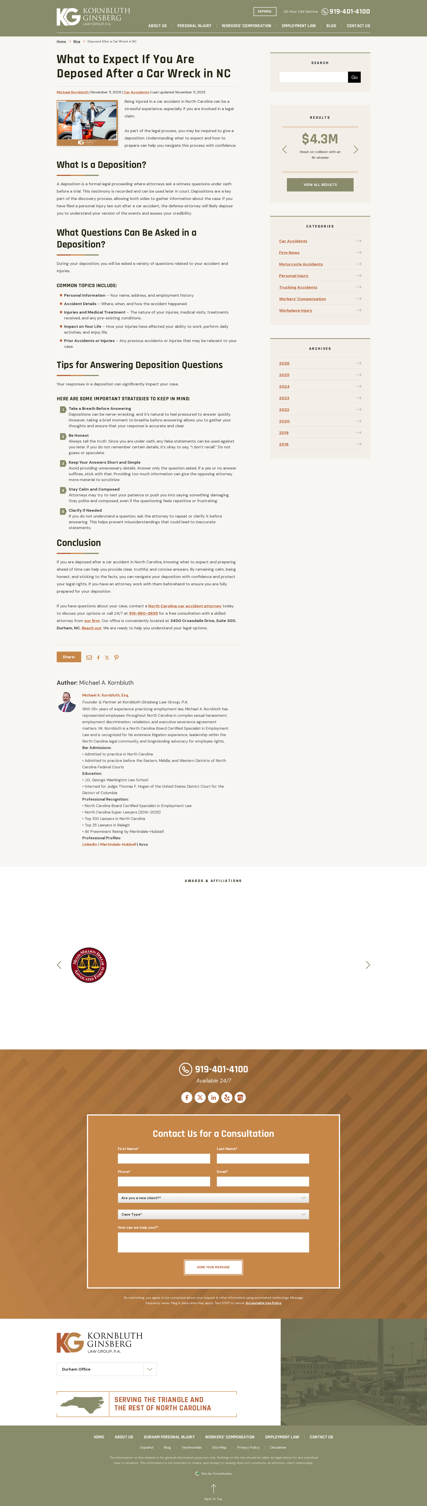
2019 (283, 432)
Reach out (91, 628)
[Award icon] (89, 949)
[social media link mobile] (186, 1097)
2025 (284, 375)
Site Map (219, 1447)
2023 (284, 398)
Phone (124, 1171)
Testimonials (191, 1447)
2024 (284, 386)
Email (222, 1171)
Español (146, 1447)
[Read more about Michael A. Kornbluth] (67, 694)
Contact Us (358, 26)
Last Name (227, 1148)
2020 (284, 421)
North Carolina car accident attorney (185, 606)
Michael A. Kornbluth (106, 683)
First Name (128, 1148)
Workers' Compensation (302, 299)
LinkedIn (89, 844)
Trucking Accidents (298, 287)
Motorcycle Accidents (301, 264)
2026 (284, 363)
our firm (92, 620)
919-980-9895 (143, 613)
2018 (284, 444)
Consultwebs (222, 1474)
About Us (157, 26)
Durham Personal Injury (169, 1437)
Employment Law (299, 26)
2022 (284, 409)
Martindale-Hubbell (118, 844)
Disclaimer (278, 1447)
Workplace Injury (295, 310)
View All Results (320, 184)
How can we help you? (138, 1227)
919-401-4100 (350, 11)
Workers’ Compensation (246, 26)
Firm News (289, 252)
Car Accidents (136, 92)
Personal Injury (194, 26)
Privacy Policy (248, 1447)
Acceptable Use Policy (264, 1303)
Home (61, 41)
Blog (331, 26)
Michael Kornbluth (73, 92)
